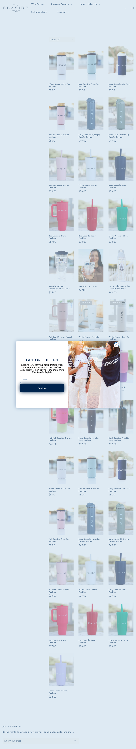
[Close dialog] (116, 344)
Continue (42, 388)
